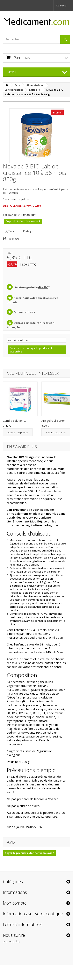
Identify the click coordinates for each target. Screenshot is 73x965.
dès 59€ (43, 287)
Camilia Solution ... (14, 420)
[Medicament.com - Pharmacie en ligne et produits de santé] (36, 19)
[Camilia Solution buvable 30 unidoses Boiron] (20, 399)
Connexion (61, 5)
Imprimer (14, 239)
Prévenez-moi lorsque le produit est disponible (31, 349)
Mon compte (14, 903)
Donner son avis (24, 312)
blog (17, 941)
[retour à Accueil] (7, 85)
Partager (28, 231)
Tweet (12, 231)
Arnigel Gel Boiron (53, 420)
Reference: (10, 215)
